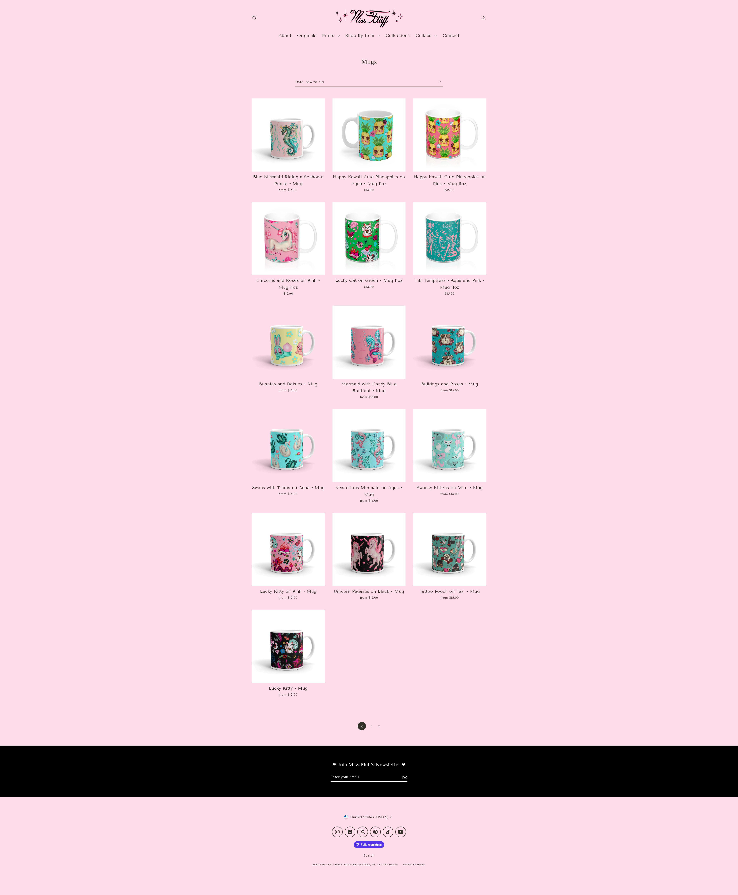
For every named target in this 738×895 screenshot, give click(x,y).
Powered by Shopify (414, 864)
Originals (306, 35)
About (285, 35)
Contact (451, 35)
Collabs (424, 35)
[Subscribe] (404, 777)
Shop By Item (360, 35)
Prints (329, 35)
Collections (398, 35)
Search (369, 855)
